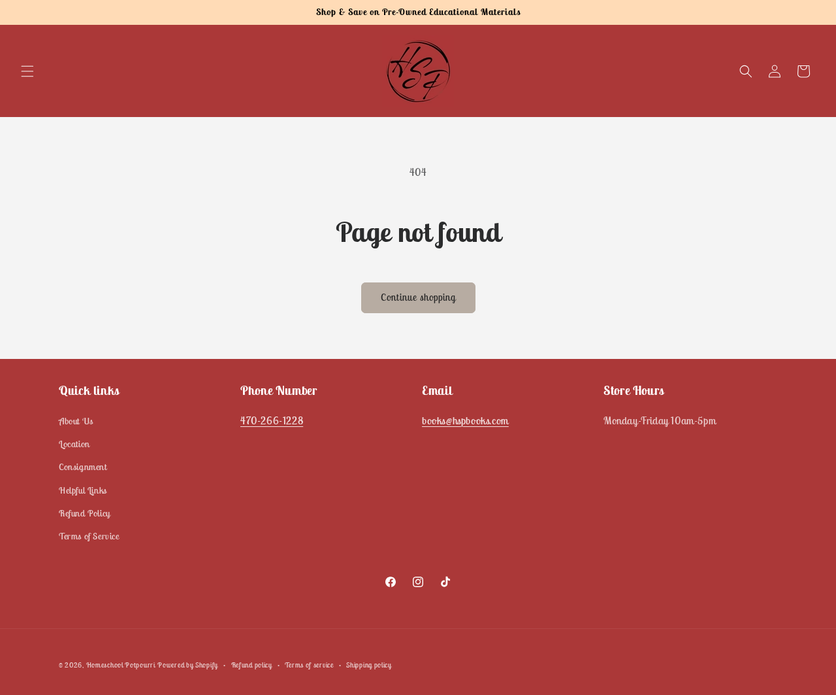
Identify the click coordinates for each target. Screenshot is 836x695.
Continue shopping (418, 297)
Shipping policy (369, 664)
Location (74, 444)
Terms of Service (89, 536)
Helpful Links (83, 490)
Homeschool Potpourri (120, 665)
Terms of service (309, 664)
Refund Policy (84, 513)
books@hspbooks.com (465, 420)
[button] (27, 71)
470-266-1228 (271, 420)
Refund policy (251, 664)
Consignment (83, 467)
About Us (76, 421)
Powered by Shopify (187, 665)
